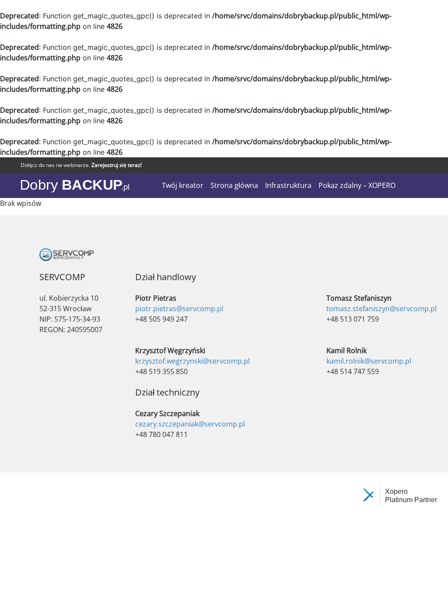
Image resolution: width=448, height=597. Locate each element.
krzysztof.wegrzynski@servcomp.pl (192, 361)
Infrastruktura (288, 185)
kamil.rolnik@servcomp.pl (368, 361)
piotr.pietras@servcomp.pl (179, 308)
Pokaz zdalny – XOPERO (357, 185)
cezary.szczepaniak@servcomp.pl (190, 424)
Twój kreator (182, 185)
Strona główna (234, 185)
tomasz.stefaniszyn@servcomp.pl (381, 308)
